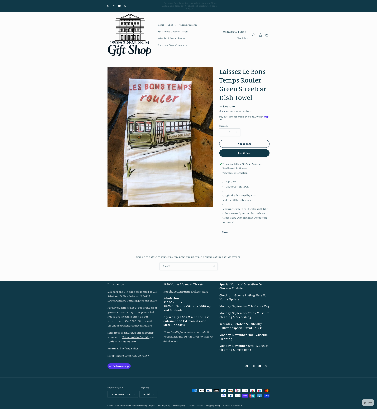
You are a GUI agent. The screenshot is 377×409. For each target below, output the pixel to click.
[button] (172, 24)
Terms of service (196, 405)
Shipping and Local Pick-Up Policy (128, 355)
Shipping (223, 111)
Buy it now (244, 153)
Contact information (232, 405)
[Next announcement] (220, 6)
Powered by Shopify (146, 405)
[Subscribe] (214, 266)
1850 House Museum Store (125, 405)
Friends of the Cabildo (135, 337)
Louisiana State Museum (123, 341)
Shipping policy (213, 405)
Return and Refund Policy (123, 348)
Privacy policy (179, 405)
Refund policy (164, 405)
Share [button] (225, 232)
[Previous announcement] (157, 6)
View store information (235, 173)
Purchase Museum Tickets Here (185, 291)
